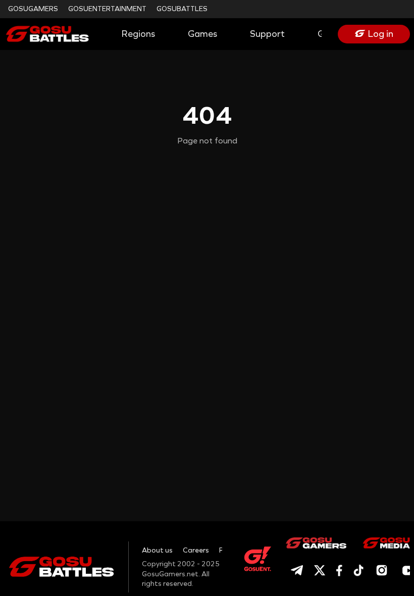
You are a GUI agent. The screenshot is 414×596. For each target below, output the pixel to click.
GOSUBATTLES (182, 9)
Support (267, 33)
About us (157, 550)
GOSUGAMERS (33, 9)
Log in (380, 33)
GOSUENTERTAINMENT (107, 9)
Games (202, 33)
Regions (138, 33)
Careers (196, 550)
